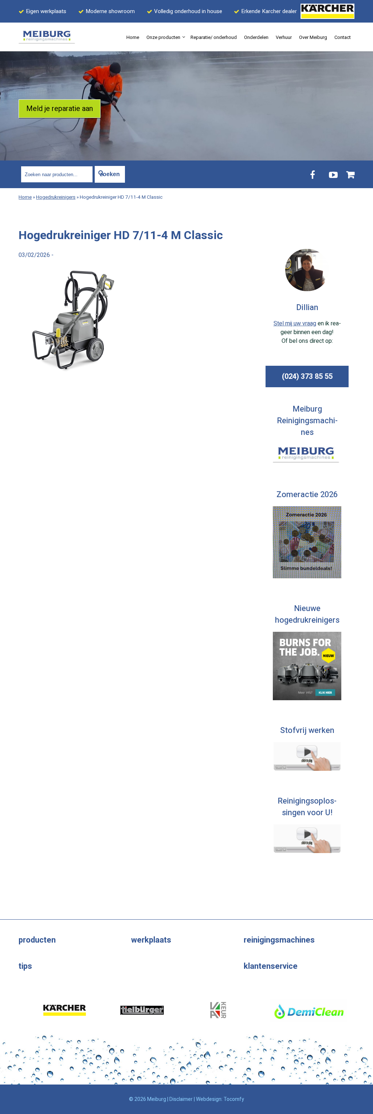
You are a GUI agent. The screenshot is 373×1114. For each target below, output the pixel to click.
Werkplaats (151, 940)
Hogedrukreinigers (55, 197)
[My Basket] (350, 174)
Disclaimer (181, 1099)
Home (25, 197)
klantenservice (271, 966)
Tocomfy (234, 1099)
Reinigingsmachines (279, 940)
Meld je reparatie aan (59, 108)
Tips (25, 966)
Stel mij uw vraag (295, 323)
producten (37, 940)
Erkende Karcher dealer (269, 11)
